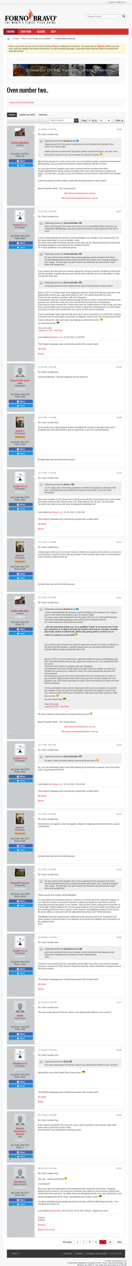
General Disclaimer (96, 1254)
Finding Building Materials (64, 39)
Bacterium (20, 1181)
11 (110, 1242)
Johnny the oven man (20, 382)
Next (119, 1242)
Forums (10, 32)
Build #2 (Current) (46, 1229)
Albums (41, 32)
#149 (119, 1115)
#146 (119, 937)
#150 (119, 1168)
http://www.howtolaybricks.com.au (79, 193)
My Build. (42, 349)
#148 (119, 1050)
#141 (119, 542)
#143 (119, 745)
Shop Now (26, 32)
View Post (77, 141)
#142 (119, 597)
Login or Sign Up (116, 2)
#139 (119, 417)
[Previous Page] (101, 120)
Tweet (22, 165)
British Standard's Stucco (20, 1131)
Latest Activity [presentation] (27, 115)
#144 (119, 814)
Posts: (18, 156)
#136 (119, 129)
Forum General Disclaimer (22, 102)
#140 (119, 473)
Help (53, 32)
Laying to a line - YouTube (50, 330)
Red (15, 1253)
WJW (20, 1015)
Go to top (116, 1254)
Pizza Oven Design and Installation (36, 39)
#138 (119, 367)
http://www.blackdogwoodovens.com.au (79, 198)
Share (22, 161)
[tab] (12, 114)
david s (20, 430)
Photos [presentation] (43, 115)
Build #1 (42, 1225)
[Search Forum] (124, 16)
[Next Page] (109, 120)
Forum (16, 39)
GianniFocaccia (20, 882)
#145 (119, 869)
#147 (119, 1002)
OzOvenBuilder (20, 142)
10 (103, 1242)
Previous (67, 1242)
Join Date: (15, 154)
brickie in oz (20, 224)
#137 (119, 211)
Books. (41, 354)
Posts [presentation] (12, 115)
